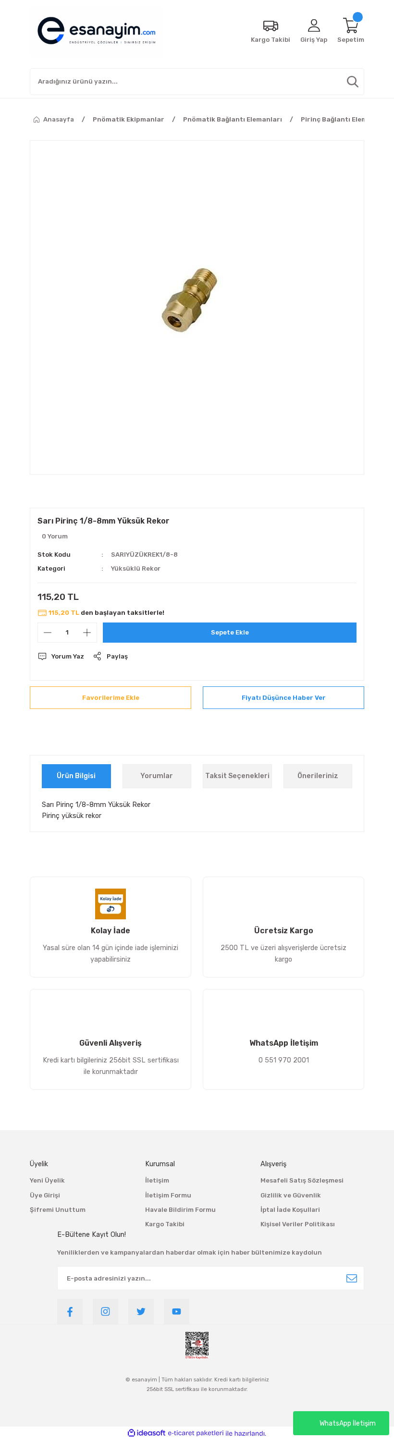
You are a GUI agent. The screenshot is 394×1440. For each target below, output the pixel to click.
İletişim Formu (168, 1195)
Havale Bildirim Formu (180, 1209)
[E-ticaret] (196, 1433)
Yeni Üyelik (47, 1180)
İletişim (157, 1180)
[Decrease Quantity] (47, 632)
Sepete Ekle (230, 632)
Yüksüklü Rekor (135, 568)
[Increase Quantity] (87, 632)
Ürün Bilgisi (76, 776)
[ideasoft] (146, 1433)
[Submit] (351, 1278)
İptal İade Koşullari (290, 1209)
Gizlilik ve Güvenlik (290, 1195)
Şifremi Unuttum (58, 1209)
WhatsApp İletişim (348, 1423)
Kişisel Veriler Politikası (297, 1224)
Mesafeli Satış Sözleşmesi (302, 1180)
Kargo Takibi (165, 1224)
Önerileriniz (317, 776)
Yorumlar (156, 776)
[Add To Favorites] (110, 697)
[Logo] (96, 31)
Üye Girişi (45, 1195)
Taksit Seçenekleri (237, 776)
